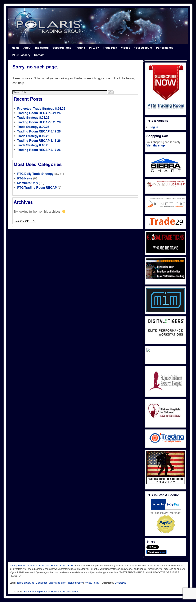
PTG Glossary (21, 55)
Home (16, 47)
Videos (125, 47)
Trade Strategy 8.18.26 (33, 145)
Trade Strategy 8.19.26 (33, 136)
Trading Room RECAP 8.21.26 (39, 113)
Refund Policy (75, 582)
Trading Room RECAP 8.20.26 (39, 122)
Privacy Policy (91, 582)
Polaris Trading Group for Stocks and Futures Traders (51, 591)
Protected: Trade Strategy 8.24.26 (41, 108)
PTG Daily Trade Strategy (35, 173)
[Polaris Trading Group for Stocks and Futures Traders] (98, 26)
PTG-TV (94, 47)
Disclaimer (41, 582)
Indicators (42, 47)
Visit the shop (155, 145)
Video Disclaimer (57, 582)
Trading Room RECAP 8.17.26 (39, 149)
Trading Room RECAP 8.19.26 (39, 131)
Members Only (27, 183)
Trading (80, 47)
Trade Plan (110, 47)
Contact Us (120, 582)
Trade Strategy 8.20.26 (33, 126)
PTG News (24, 178)
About (27, 47)
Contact (39, 55)
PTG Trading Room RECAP (37, 187)
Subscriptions (61, 47)
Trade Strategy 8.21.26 (33, 117)
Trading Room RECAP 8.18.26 (39, 140)
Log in (154, 127)
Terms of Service (25, 582)
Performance (164, 47)
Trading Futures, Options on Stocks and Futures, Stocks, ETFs (41, 565)
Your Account (143, 47)
